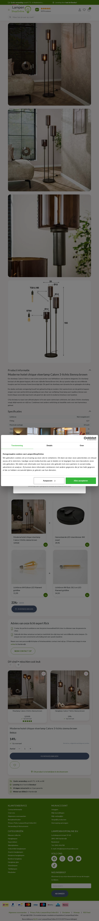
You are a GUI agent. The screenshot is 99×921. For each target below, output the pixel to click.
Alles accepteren (81, 481)
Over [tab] (82, 445)
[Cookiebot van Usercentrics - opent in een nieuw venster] (85, 438)
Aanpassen (47, 481)
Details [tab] (50, 445)
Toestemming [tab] (17, 445)
